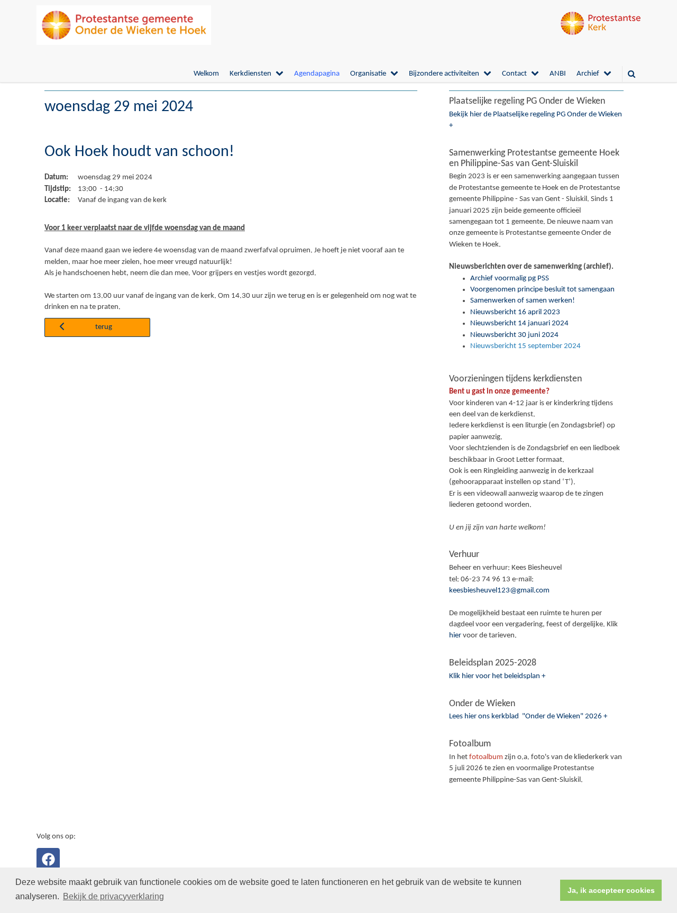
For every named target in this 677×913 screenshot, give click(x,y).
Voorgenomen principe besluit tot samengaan (542, 290)
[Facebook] (48, 859)
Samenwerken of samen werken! (522, 301)
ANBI (558, 74)
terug (103, 327)
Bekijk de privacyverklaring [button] (113, 896)
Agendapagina (317, 74)
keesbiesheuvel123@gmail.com (499, 591)
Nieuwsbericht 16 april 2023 (515, 312)
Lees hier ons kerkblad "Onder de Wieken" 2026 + (528, 716)
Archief (588, 74)
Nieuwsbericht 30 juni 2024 (514, 335)
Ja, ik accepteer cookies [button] (611, 890)
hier (455, 636)
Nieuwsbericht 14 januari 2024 (519, 323)
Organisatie (368, 74)
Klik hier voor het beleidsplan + (497, 676)
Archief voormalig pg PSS (509, 278)
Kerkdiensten (250, 74)
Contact (514, 74)
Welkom (206, 74)
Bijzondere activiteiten (444, 74)
